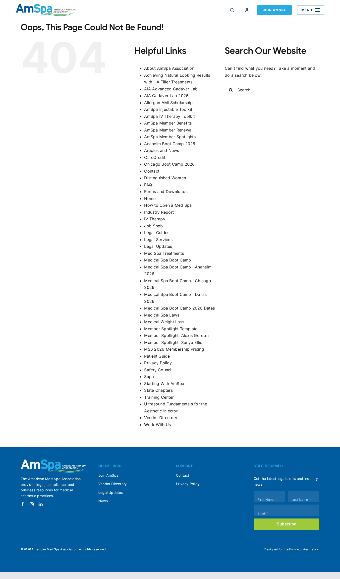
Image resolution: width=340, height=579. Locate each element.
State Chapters (158, 390)
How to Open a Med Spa (168, 205)
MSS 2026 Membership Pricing (174, 349)
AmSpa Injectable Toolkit (168, 109)
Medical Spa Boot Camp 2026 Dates (179, 308)
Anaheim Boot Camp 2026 (169, 143)
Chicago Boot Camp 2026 (169, 164)
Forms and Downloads (165, 191)
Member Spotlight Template (170, 328)
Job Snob (153, 225)
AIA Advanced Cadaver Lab (171, 88)
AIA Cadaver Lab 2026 (166, 95)
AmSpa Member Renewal (168, 130)
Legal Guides (156, 232)
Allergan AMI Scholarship (168, 102)
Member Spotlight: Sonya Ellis (173, 342)
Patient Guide (157, 356)
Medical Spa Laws (161, 315)
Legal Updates (158, 246)
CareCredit (154, 157)
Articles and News (161, 150)
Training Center (159, 397)
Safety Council (158, 369)
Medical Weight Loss (164, 321)
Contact (151, 171)
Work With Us (157, 424)
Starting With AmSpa (164, 383)
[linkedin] (41, 504)
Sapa (149, 376)
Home (150, 198)
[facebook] (23, 504)
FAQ (148, 184)
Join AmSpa (274, 10)
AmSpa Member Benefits (168, 123)
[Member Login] (247, 10)
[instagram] (32, 504)
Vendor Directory (160, 417)
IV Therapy (154, 218)
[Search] (232, 10)
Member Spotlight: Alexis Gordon (176, 335)
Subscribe (286, 524)
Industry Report (159, 212)
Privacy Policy (157, 362)
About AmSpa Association (169, 68)
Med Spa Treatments (164, 253)
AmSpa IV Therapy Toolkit (169, 116)
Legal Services (158, 239)
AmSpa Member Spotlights (170, 136)
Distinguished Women (165, 177)
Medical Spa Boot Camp (167, 259)
